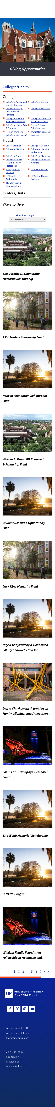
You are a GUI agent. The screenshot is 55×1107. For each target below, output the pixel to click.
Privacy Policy (14, 1066)
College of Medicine (15, 149)
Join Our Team (14, 1052)
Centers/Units (14, 193)
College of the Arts (39, 102)
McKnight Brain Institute (13, 171)
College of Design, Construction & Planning (14, 111)
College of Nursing (14, 156)
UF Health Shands (39, 169)
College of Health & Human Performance (15, 120)
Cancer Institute (13, 145)
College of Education (40, 108)
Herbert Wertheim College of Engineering (16, 133)
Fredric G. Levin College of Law (38, 126)
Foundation (12, 1056)
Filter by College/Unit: (27, 215)
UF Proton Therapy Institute (40, 177)
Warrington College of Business (41, 133)
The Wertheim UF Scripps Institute (14, 184)
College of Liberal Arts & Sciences (16, 126)
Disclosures (12, 1061)
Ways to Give (13, 204)
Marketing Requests (17, 1038)
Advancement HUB (17, 1028)
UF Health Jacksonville (12, 177)
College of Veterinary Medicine (41, 161)
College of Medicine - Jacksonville (40, 151)
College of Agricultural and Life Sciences (16, 103)
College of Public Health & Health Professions (14, 162)
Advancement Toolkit (18, 1033)
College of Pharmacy (40, 156)
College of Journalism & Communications (41, 120)
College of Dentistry (40, 145)
